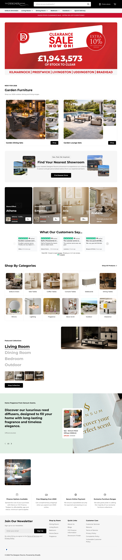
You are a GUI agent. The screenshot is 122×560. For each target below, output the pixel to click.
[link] (52, 106)
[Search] (88, 4)
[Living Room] (89, 338)
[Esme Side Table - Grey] (19, 376)
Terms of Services (33, 536)
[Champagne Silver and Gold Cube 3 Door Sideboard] (9, 376)
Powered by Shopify (33, 555)
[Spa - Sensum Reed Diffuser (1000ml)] (73, 419)
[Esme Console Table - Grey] (39, 376)
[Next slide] (11, 443)
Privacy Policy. (9, 538)
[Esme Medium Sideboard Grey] (29, 376)
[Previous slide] (5, 443)
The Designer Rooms (17, 555)
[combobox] (62, 4)
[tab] (17, 346)
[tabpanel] (28, 379)
